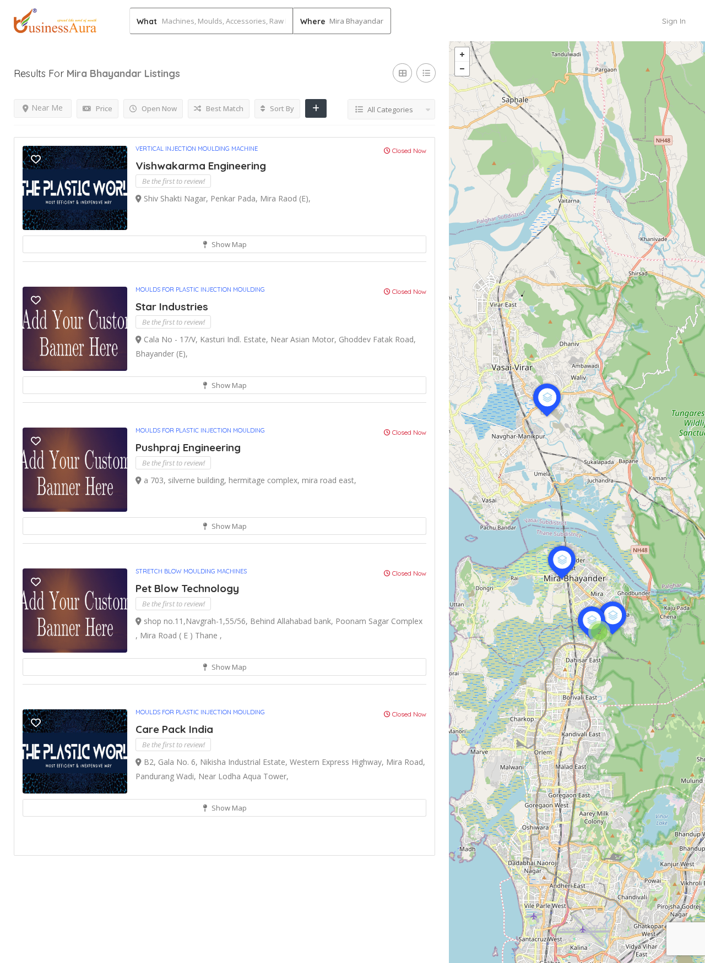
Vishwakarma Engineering (200, 165)
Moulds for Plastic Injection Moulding (200, 289)
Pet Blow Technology (187, 588)
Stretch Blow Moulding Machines (191, 571)
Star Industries (171, 306)
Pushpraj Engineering (188, 447)
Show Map (228, 244)
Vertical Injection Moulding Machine (196, 148)
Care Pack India (174, 729)
